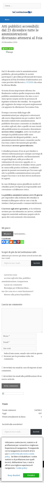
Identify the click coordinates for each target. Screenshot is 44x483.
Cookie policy (21, 468)
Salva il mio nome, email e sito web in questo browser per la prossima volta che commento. (23, 356)
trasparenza (22, 281)
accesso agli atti (11, 278)
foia (20, 278)
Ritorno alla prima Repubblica (17, 294)
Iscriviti (37, 263)
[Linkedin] (15, 242)
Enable (31, 475)
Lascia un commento (13, 285)
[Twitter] (7, 242)
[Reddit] (11, 242)
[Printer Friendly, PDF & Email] (8, 49)
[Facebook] (3, 242)
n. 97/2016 (28, 82)
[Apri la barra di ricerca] (41, 19)
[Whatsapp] (22, 242)
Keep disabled (14, 475)
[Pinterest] (18, 242)
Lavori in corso (10, 275)
